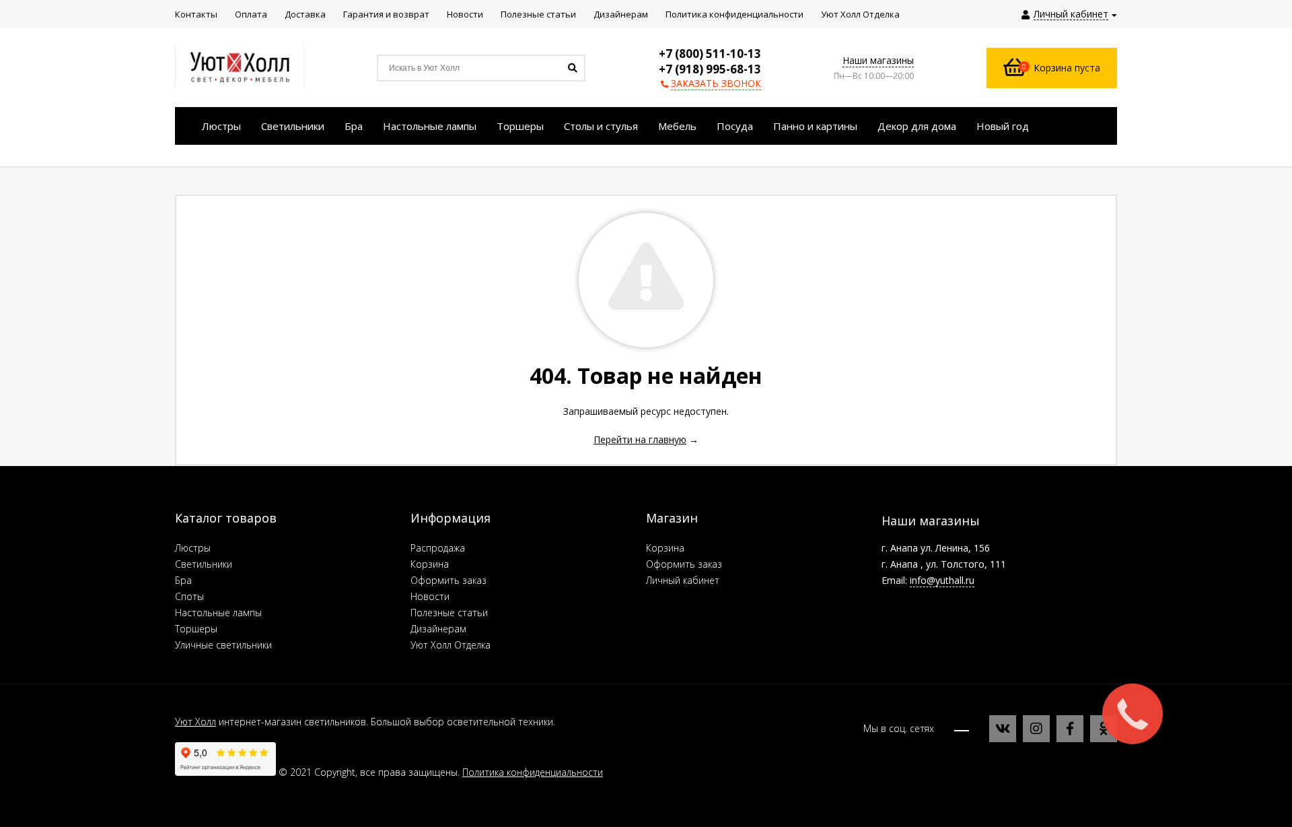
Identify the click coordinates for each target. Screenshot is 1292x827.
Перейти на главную (640, 439)
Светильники (203, 564)
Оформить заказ (448, 580)
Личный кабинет (682, 580)
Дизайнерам (438, 628)
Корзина (429, 564)
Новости (430, 596)
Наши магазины (878, 60)
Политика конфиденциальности (532, 772)
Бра (183, 580)
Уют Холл (195, 721)
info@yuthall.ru (942, 580)
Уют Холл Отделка (450, 644)
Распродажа (437, 547)
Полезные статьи (449, 612)
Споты (189, 596)
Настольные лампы (218, 612)
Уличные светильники (223, 644)
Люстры (193, 547)
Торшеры (196, 628)
